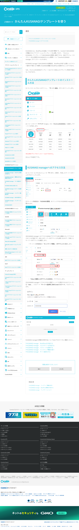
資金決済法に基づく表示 (24, 477)
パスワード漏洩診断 (28, 493)
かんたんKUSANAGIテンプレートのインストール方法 (42, 38)
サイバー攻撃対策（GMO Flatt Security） (39, 495)
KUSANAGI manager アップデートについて (41, 390)
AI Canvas (54, 4)
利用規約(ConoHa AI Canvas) (60, 476)
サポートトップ (7, 15)
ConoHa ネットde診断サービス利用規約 (46, 476)
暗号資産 (58, 526)
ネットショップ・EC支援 (15, 526)
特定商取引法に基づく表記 (13, 477)
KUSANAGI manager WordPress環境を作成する (41, 387)
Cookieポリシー (60, 477)
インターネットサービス (5, 526)
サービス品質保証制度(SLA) (35, 477)
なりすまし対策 (51, 495)
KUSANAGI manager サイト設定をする (38, 352)
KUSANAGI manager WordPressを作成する (40, 343)
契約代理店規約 (4, 477)
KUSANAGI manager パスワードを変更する (40, 348)
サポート (73, 4)
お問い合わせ (72, 10)
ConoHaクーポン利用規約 (33, 476)
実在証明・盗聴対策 (4, 495)
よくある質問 (53, 10)
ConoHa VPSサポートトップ (19, 15)
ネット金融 (54, 526)
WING (28, 4)
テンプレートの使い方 (42, 15)
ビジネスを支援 (23, 526)
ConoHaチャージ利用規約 (22, 476)
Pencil (59, 4)
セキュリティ (30, 526)
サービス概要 (71, 477)
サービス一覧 (66, 4)
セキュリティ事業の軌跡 (59, 495)
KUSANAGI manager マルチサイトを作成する (40, 345)
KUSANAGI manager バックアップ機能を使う (40, 350)
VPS (32, 4)
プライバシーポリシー (51, 477)
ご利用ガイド (45, 10)
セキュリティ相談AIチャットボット (49, 493)
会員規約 (2, 476)
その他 (71, 526)
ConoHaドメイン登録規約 (10, 476)
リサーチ (44, 526)
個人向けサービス (65, 526)
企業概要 (66, 477)
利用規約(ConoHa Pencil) (72, 476)
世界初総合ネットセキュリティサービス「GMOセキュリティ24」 (12, 493)
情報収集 (48, 526)
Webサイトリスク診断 (38, 493)
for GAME (48, 4)
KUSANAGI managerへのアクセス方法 (39, 41)
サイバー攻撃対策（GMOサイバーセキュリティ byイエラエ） (20, 495)
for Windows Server (39, 4)
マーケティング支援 (37, 526)
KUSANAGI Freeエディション (55, 15)
